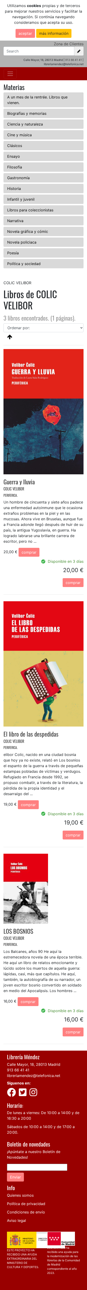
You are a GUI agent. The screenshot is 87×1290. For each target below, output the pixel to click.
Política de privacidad (26, 1203)
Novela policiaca (21, 242)
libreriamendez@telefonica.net (33, 1075)
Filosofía (14, 167)
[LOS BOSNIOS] (25, 888)
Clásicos (14, 145)
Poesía (13, 253)
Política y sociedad (24, 263)
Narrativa (15, 220)
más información (53, 33)
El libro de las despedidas (30, 733)
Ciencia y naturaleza (25, 124)
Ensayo (13, 156)
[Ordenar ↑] (9, 336)
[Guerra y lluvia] (43, 411)
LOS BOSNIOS (18, 931)
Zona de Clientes (69, 44)
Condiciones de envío (26, 1212)
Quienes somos (20, 1195)
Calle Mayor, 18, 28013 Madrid (33, 1064)
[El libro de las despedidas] (43, 663)
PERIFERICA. (10, 495)
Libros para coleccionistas (30, 210)
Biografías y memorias (26, 113)
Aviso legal (16, 1220)
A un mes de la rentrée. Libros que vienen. (37, 100)
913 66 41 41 (73, 60)
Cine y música (19, 135)
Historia (14, 188)
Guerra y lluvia (19, 481)
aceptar (25, 33)
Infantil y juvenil (21, 199)
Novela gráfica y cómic (27, 231)
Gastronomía (18, 177)
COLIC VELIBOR (13, 489)
